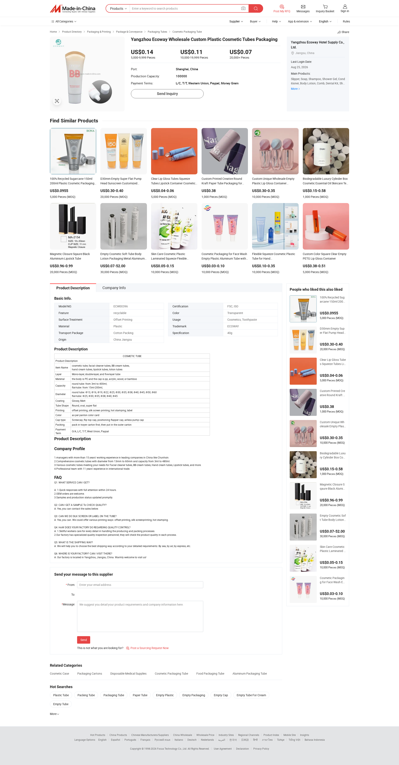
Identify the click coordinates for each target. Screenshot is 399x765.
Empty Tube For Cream (251, 695)
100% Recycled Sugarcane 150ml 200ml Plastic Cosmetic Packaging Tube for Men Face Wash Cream (333, 299)
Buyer (253, 21)
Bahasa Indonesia (315, 739)
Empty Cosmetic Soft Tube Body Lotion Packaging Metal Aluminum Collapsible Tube (333, 518)
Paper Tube (140, 695)
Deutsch (192, 739)
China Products (118, 735)
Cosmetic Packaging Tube (171, 673)
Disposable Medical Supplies (128, 673)
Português (130, 739)
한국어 (233, 739)
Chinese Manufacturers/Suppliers (150, 735)
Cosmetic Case (59, 673)
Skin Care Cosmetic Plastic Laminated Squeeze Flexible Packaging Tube (332, 549)
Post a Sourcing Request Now (147, 648)
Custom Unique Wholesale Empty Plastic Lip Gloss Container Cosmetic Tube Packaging (333, 424)
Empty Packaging (193, 695)
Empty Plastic (165, 695)
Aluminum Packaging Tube (250, 673)
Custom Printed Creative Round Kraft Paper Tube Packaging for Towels (332, 393)
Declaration (242, 748)
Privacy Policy (261, 748)
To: (73, 594)
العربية (221, 739)
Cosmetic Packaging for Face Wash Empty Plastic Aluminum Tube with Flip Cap (332, 580)
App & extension (298, 21)
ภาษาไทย (267, 739)
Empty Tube (60, 704)
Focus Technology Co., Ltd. (172, 748)
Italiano (179, 739)
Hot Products (97, 735)
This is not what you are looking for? (100, 648)
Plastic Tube (61, 695)
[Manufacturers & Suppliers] (72, 8)
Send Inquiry (167, 93)
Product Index (271, 735)
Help (275, 21)
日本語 (245, 739)
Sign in (345, 11)
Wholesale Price (205, 735)
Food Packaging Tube (210, 673)
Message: (68, 604)
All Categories (64, 21)
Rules (346, 21)
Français (145, 739)
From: (70, 585)
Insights (304, 735)
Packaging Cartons (89, 673)
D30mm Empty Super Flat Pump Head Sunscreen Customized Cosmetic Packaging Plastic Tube (333, 330)
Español (115, 739)
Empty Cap (221, 695)
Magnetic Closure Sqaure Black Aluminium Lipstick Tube (332, 486)
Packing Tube (86, 695)
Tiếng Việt (294, 739)
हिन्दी (255, 739)
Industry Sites (226, 735)
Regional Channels (248, 735)
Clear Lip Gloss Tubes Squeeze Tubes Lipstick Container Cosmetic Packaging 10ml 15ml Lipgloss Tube (333, 362)
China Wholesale (182, 735)
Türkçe (280, 739)
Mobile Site (289, 735)
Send (83, 640)
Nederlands (207, 739)
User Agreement (223, 748)
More (294, 89)
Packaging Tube (113, 695)
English (102, 739)
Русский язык (162, 739)
